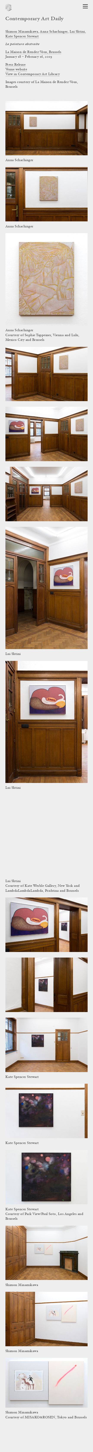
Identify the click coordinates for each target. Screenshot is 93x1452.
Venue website (16, 69)
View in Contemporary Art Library (32, 74)
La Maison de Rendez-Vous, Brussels (33, 52)
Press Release (15, 64)
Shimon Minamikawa (21, 31)
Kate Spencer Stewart (22, 36)
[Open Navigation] (85, 6)
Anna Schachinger (54, 31)
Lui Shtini (77, 31)
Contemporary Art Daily (34, 19)
